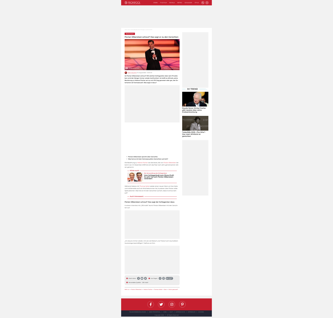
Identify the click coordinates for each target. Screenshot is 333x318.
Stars (155, 2)
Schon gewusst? (173, 289)
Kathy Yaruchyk (132, 72)
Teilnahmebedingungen (137, 312)
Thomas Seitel (144, 186)
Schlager (188, 2)
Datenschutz (180, 312)
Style (197, 2)
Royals (172, 2)
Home (126, 29)
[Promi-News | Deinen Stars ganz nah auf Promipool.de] (138, 2)
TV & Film (163, 2)
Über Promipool (155, 312)
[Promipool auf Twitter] (161, 304)
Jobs (165, 312)
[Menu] (207, 2)
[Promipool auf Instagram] (172, 304)
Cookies (201, 312)
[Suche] (202, 2)
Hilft (171, 312)
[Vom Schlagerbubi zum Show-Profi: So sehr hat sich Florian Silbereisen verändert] (135, 177)
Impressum (191, 312)
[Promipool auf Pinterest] (182, 304)
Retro (179, 2)
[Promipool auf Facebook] (151, 304)
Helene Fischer (142, 162)
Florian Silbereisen (169, 162)
